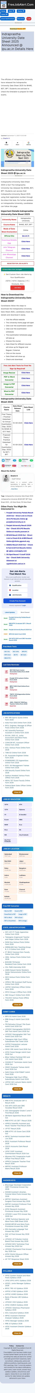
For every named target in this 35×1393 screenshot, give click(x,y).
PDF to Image (23, 920)
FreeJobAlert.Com (21, 4)
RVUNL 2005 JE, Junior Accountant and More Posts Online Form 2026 (16, 738)
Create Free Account (17, 601)
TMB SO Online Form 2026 (15, 753)
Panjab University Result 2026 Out (20, 629)
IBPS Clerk (7, 655)
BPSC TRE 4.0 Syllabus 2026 (16, 1288)
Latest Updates (10, 612)
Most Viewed (25, 612)
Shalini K (6, 138)
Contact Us (20, 1346)
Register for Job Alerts (17, 263)
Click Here (25, 241)
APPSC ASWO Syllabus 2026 (16, 1294)
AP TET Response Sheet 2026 (17, 1259)
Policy (11, 1346)
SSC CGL (7, 651)
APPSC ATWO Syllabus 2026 (16, 1291)
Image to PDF (23, 914)
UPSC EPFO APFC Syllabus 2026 (18, 1280)
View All (17, 792)
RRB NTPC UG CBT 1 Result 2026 (18, 1121)
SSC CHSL (16, 651)
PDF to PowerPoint (10, 920)
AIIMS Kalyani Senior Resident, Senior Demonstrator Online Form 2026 (18, 972)
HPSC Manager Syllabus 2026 (17, 1321)
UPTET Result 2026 (13, 1129)
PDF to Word (8, 917)
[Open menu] (11, 11)
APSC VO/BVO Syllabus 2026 (16, 1305)
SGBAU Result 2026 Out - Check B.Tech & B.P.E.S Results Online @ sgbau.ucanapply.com (19, 548)
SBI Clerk (23, 655)
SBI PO (16, 655)
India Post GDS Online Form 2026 (18, 723)
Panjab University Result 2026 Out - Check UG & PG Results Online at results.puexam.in (18, 528)
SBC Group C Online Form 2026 (17, 995)
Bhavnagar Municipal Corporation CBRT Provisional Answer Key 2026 (18, 1187)
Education (20, 19)
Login (29, 19)
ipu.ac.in (25, 236)
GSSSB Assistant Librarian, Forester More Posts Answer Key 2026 (18, 1194)
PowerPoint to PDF (10, 914)
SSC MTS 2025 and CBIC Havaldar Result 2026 (20, 639)
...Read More (14, 489)
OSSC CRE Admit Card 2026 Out (18, 1049)
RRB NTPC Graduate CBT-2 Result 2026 (20, 624)
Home (3, 11)
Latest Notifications (8, 19)
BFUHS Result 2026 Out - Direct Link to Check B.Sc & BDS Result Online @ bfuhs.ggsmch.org (19, 538)
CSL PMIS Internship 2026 (15, 967)
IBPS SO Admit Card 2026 (17, 634)
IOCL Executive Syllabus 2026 (17, 1313)
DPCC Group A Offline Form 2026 (18, 992)
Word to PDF (8, 911)
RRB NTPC (7, 658)
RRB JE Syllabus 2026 (13, 1324)
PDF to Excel (18, 917)
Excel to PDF (18, 911)
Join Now (17, 288)
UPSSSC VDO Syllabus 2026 (16, 1302)
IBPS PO (24, 651)
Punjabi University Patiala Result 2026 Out (19, 618)
